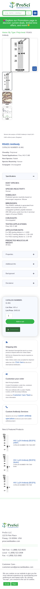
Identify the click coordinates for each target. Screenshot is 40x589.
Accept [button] (7, 584)
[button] (35, 13)
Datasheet (14, 329)
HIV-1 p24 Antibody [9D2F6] (24, 483)
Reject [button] (14, 584)
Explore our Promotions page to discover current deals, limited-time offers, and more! (20, 23)
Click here (19, 362)
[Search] (29, 13)
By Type (11, 32)
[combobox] (14, 13)
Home (4, 32)
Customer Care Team (22, 395)
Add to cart (20, 321)
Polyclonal (21, 32)
